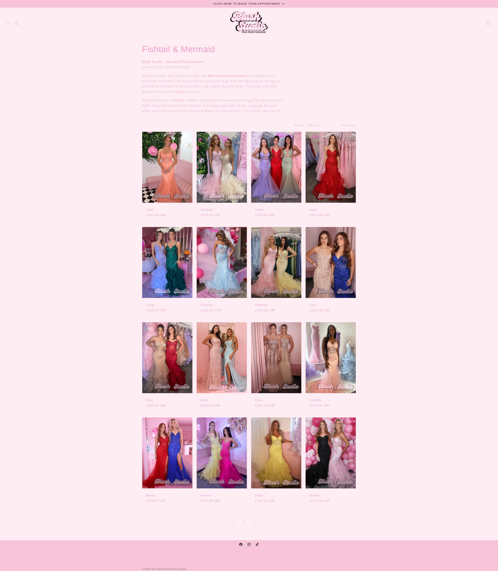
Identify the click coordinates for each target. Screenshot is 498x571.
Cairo (258, 400)
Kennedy (315, 400)
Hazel (313, 209)
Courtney (207, 304)
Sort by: (299, 125)
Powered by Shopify (175, 569)
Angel (259, 495)
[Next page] (264, 523)
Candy (150, 304)
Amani (259, 209)
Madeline (261, 304)
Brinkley (314, 495)
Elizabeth (207, 209)
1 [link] (233, 522)
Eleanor (206, 495)
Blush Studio (157, 569)
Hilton (150, 209)
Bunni (204, 400)
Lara (312, 304)
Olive (149, 400)
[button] (8, 23)
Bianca (150, 495)
